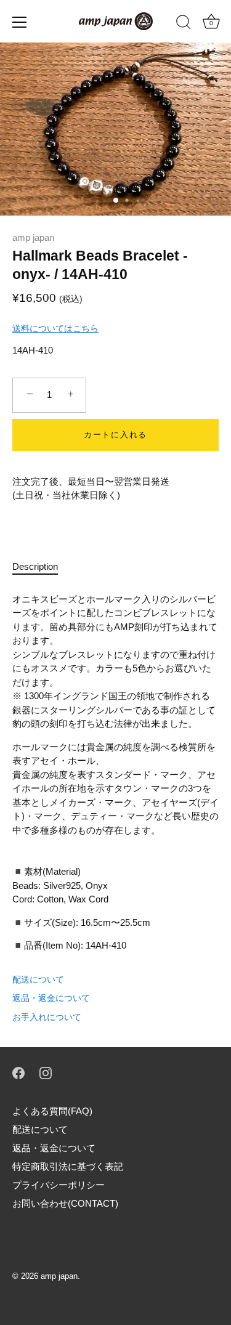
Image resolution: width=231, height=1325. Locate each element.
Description (35, 566)
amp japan (33, 237)
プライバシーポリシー (58, 1185)
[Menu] (19, 22)
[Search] (183, 24)
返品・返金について (51, 998)
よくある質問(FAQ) (52, 1111)
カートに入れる (115, 434)
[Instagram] (45, 1072)
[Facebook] (18, 1072)
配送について (38, 979)
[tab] (41, 567)
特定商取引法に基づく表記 (67, 1166)
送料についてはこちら (55, 328)
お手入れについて (46, 1017)
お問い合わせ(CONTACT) (65, 1203)
